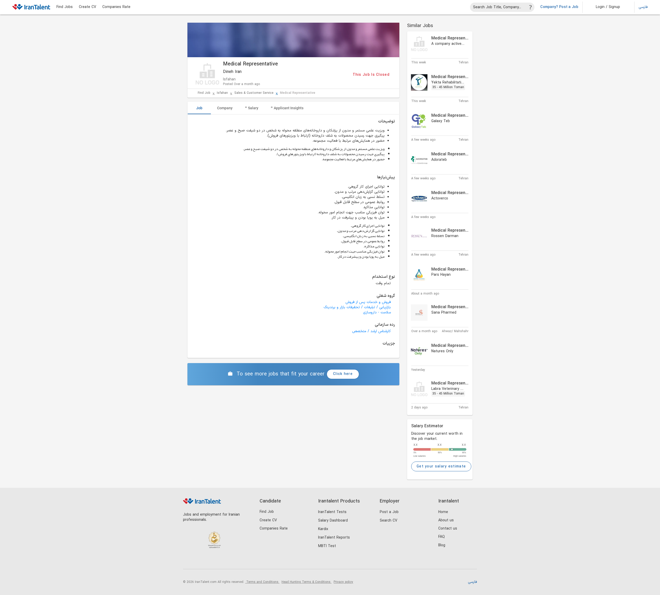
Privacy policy (343, 582)
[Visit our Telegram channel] (220, 560)
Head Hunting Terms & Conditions (307, 582)
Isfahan (222, 93)
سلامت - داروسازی (377, 312)
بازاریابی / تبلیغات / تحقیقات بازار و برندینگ (357, 307)
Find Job (204, 93)
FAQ (441, 537)
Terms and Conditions (262, 582)
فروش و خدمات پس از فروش (368, 302)
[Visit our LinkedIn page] (188, 560)
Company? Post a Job (559, 7)
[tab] (199, 108)
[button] (604, 7)
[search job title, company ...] (530, 7)
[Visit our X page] (209, 560)
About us (446, 520)
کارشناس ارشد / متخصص (371, 331)
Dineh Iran (232, 72)
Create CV (87, 7)
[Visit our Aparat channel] (230, 560)
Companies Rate (116, 7)
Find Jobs (64, 7)
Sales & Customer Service (254, 93)
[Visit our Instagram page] (199, 560)
